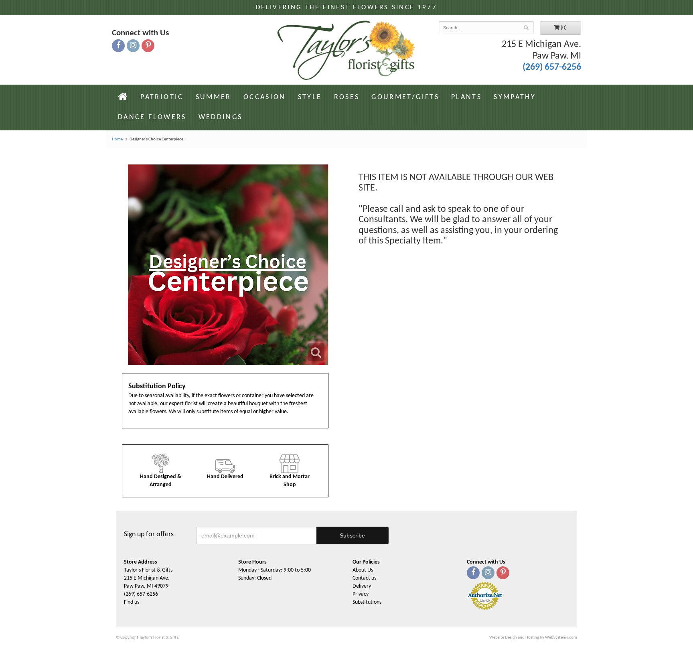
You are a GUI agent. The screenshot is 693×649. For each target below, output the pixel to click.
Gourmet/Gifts (405, 97)
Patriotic (161, 97)
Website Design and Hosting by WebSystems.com (533, 637)
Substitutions (367, 602)
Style (310, 97)
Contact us (364, 578)
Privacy (361, 594)
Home (117, 139)
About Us (363, 570)
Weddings (221, 117)
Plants (466, 97)
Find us (131, 602)
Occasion (264, 97)
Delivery (362, 586)
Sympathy (515, 97)
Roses (347, 97)
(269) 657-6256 (552, 67)
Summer (213, 97)
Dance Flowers (152, 117)
